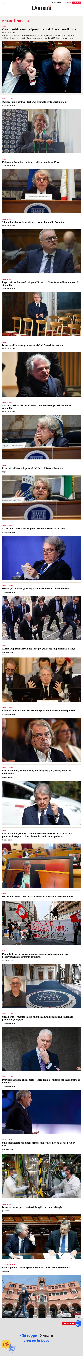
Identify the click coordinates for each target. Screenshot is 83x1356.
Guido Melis (5, 1271)
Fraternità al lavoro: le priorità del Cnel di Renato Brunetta (32, 468)
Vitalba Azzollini (8, 652)
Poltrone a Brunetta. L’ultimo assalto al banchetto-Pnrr (30, 162)
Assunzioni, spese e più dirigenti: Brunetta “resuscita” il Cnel (33, 528)
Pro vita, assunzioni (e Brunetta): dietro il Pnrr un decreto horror (35, 588)
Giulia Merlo (6, 1211)
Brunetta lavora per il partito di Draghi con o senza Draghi (32, 1207)
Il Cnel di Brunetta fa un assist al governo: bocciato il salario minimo (37, 896)
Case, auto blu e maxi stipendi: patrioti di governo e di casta (39, 29)
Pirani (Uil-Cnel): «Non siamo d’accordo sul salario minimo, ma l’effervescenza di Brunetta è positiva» (35, 955)
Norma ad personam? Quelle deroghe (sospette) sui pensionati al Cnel (38, 648)
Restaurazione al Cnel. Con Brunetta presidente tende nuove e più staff (39, 710)
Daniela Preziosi (7, 777)
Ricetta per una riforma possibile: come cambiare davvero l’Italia (36, 1267)
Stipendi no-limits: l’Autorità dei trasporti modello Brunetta (33, 222)
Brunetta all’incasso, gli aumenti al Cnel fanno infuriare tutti (33, 345)
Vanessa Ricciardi (8, 960)
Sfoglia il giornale (56, 2)
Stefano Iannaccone (8, 33)
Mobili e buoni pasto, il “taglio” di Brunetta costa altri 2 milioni (34, 102)
